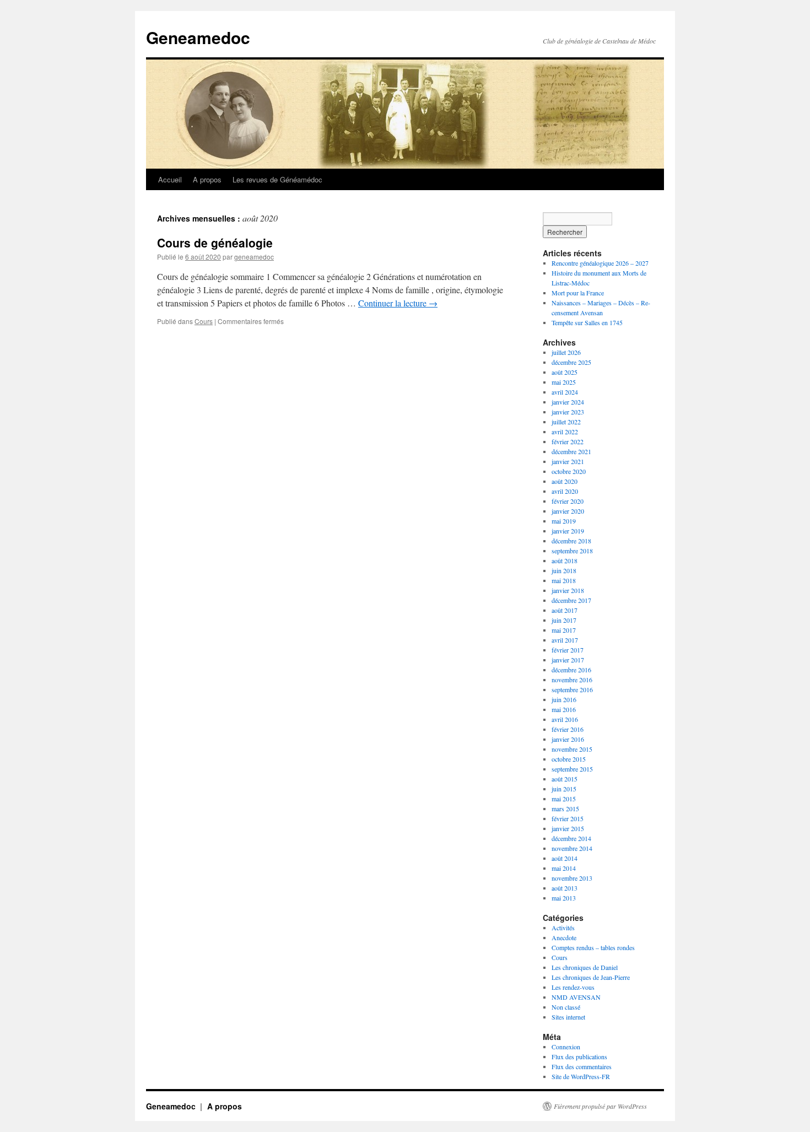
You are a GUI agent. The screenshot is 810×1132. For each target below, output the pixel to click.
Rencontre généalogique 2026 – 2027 (600, 262)
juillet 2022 (566, 421)
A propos (207, 179)
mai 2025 (564, 382)
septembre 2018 (572, 550)
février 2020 (568, 501)
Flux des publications (579, 1056)
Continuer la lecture (398, 303)
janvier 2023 (568, 411)
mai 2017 (564, 630)
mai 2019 (564, 520)
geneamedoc (254, 256)
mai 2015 (564, 798)
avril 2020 (565, 491)
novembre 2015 (572, 749)
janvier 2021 (568, 461)
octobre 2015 (569, 758)
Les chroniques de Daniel (585, 967)
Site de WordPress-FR (581, 1076)
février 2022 (568, 441)
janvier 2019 (568, 530)
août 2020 (564, 481)
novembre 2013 (572, 878)
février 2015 (568, 818)
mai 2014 (564, 868)
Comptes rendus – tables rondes (593, 947)
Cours (204, 321)
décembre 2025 (571, 362)
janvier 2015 (568, 828)
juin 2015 (564, 788)
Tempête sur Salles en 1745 (587, 322)
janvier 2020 (568, 510)
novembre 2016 (572, 679)
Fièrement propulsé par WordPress (600, 1106)
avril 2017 (565, 639)
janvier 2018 (568, 590)
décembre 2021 (571, 451)
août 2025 (564, 372)
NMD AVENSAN (576, 997)
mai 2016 (564, 709)
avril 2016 (565, 719)
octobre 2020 (569, 471)
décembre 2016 (571, 669)
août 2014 (564, 858)
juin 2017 (564, 620)
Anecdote (564, 937)
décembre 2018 (571, 540)
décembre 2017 (571, 600)
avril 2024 (565, 391)
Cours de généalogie (215, 242)
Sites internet (568, 1016)
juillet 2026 (566, 352)
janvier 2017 (568, 659)
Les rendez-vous (573, 987)
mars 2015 (565, 808)
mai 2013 (564, 897)
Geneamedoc (198, 37)
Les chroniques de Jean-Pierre (591, 977)
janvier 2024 (568, 401)
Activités (563, 927)
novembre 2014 (572, 848)
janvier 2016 (568, 739)
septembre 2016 (572, 689)
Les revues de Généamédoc (277, 179)
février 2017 (568, 649)
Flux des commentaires (582, 1066)
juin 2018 (564, 570)
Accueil (170, 179)
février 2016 (568, 729)
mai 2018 (564, 580)
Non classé (566, 1006)
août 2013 (564, 887)
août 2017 (564, 610)
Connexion (566, 1046)
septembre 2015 (572, 768)
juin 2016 (564, 699)
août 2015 (564, 778)
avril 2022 (565, 431)
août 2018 (564, 560)
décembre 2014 (571, 838)
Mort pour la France (578, 292)
